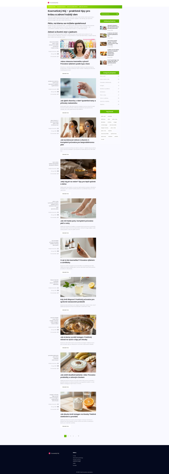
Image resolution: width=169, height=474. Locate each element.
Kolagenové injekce (61, 6)
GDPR (74, 463)
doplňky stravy (114, 133)
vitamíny (56, 81)
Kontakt (75, 465)
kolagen (115, 122)
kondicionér (55, 46)
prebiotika (56, 358)
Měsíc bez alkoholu (83, 6)
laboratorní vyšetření (53, 84)
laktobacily (55, 284)
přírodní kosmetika (53, 242)
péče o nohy (103, 130)
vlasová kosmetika (54, 42)
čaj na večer (55, 162)
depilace (110, 130)
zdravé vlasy (103, 136)
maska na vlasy (54, 48)
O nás (74, 455)
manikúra (109, 122)
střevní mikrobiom (54, 283)
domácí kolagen (54, 317)
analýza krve (51, 81)
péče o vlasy (55, 43)
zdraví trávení (55, 360)
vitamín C (56, 120)
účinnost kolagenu (54, 397)
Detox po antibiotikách (72, 6)
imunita (102, 139)
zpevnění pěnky (54, 209)
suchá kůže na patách (53, 203)
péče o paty (55, 201)
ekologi (56, 243)
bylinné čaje (52, 163)
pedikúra (116, 136)
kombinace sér (54, 125)
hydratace (110, 136)
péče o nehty (113, 127)
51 (78, 436)
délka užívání (55, 396)
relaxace (56, 165)
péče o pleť (55, 123)
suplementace (54, 85)
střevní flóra (55, 357)
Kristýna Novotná (53, 51)
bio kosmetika (55, 240)
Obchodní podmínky (78, 458)
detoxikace (51, 165)
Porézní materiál (51, 6)
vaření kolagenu (54, 322)
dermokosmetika (54, 122)
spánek (56, 163)
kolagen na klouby (54, 320)
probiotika (56, 281)
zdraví (109, 119)
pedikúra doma (54, 204)
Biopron (52, 280)
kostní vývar (55, 319)
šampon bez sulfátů (53, 45)
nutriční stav (55, 82)
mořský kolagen (104, 125)
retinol (52, 120)
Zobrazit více (65, 73)
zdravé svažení (54, 323)
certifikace (52, 243)
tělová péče (55, 245)
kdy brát (56, 280)
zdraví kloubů (55, 400)
